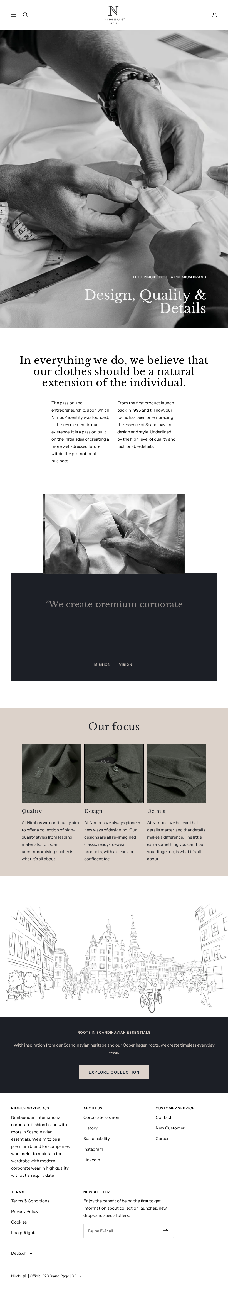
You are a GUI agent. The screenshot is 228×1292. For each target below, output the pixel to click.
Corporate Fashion (101, 1117)
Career (162, 1138)
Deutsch (19, 1253)
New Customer (170, 1128)
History (90, 1128)
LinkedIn (91, 1159)
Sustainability (96, 1138)
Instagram (93, 1149)
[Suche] (25, 14)
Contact (164, 1117)
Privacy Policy (24, 1211)
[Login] (214, 15)
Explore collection (114, 1072)
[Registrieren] (165, 1231)
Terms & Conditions (30, 1200)
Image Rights (23, 1232)
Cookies (19, 1222)
